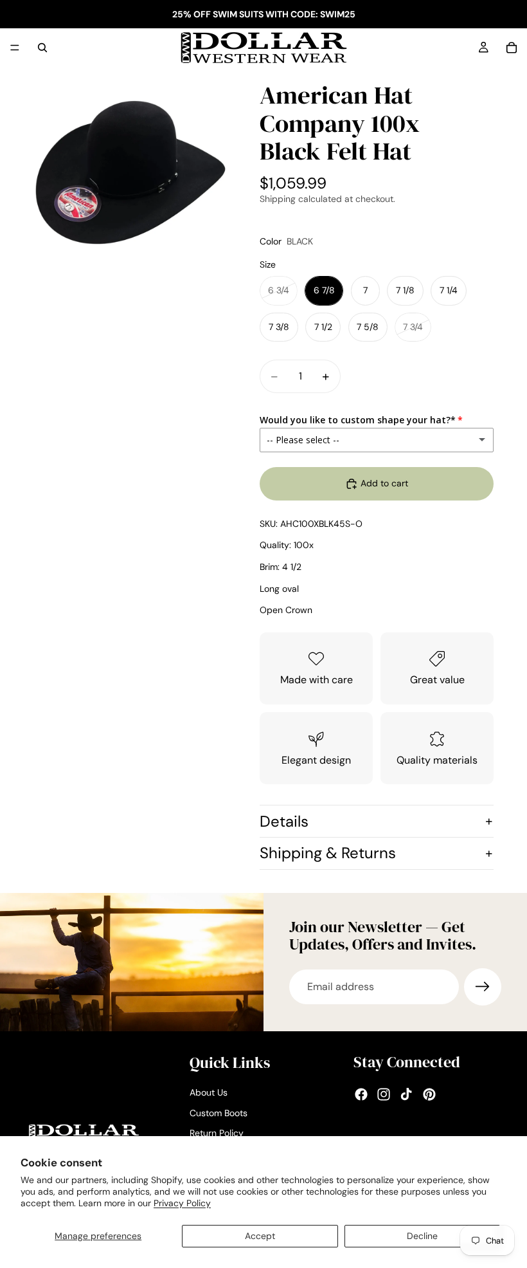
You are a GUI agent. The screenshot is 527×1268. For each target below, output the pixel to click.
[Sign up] (482, 987)
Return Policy (217, 1133)
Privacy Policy (182, 1203)
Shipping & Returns (328, 853)
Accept (260, 1236)
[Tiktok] (406, 1094)
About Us (209, 1092)
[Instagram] (383, 1094)
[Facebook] (361, 1094)
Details (284, 821)
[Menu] (15, 47)
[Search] (42, 47)
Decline (422, 1236)
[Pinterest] (429, 1094)
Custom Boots (218, 1113)
